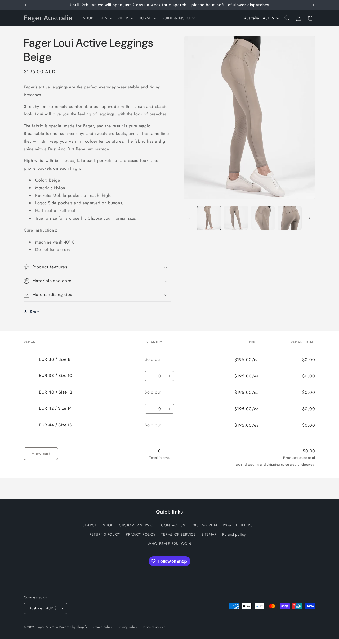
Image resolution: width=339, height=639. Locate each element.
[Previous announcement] (26, 5)
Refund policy (234, 534)
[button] (105, 18)
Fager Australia (47, 627)
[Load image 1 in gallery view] (209, 218)
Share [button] (35, 311)
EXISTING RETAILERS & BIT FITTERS (221, 525)
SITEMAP (209, 534)
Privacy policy (127, 627)
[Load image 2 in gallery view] (236, 218)
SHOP (108, 525)
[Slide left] (190, 218)
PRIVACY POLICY (140, 534)
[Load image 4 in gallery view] (290, 218)
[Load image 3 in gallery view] (263, 218)
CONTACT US (173, 525)
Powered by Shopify (73, 627)
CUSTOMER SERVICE (137, 525)
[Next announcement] (313, 5)
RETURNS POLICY (104, 534)
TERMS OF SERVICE (178, 534)
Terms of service (153, 627)
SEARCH (90, 525)
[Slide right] (309, 218)
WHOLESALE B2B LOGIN (169, 543)
